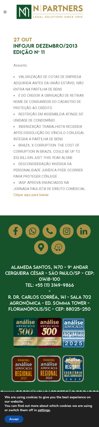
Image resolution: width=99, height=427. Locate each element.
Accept (14, 419)
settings (44, 410)
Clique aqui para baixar (31, 195)
